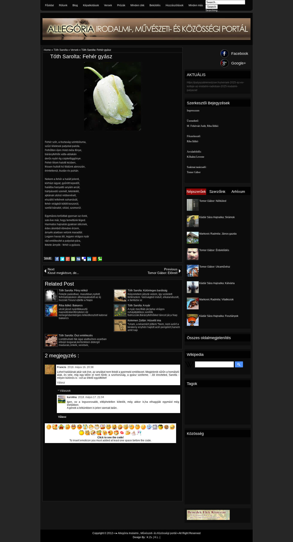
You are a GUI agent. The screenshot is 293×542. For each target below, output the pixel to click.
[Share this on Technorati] (100, 259)
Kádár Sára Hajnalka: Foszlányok (218, 315)
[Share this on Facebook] (57, 259)
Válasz (61, 382)
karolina (72, 397)
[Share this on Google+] (68, 259)
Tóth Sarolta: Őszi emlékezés (76, 335)
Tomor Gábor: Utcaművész (214, 266)
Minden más (196, 5)
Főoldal (49, 5)
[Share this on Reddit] (94, 259)
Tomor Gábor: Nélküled (212, 200)
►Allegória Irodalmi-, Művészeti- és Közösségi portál (146, 533)
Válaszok (65, 390)
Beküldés (155, 5)
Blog (75, 5)
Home (47, 49)
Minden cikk (137, 5)
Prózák (121, 5)
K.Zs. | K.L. (153, 537)
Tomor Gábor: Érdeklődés (214, 250)
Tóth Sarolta (61, 49)
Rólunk (63, 5)
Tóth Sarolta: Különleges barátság (147, 290)
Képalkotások (91, 5)
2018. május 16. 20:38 (81, 367)
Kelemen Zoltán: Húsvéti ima (144, 320)
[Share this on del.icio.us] (84, 259)
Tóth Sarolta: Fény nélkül (73, 290)
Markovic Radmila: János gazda (218, 233)
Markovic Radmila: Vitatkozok (216, 299)
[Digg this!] (78, 259)
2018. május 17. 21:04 (91, 397)
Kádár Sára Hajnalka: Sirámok (217, 217)
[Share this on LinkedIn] (89, 259)
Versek (108, 5)
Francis (61, 367)
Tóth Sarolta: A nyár (139, 305)
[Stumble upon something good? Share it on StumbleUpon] (73, 259)
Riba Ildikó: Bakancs (71, 305)
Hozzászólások (174, 5)
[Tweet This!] (62, 259)
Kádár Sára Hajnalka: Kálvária (217, 283)
